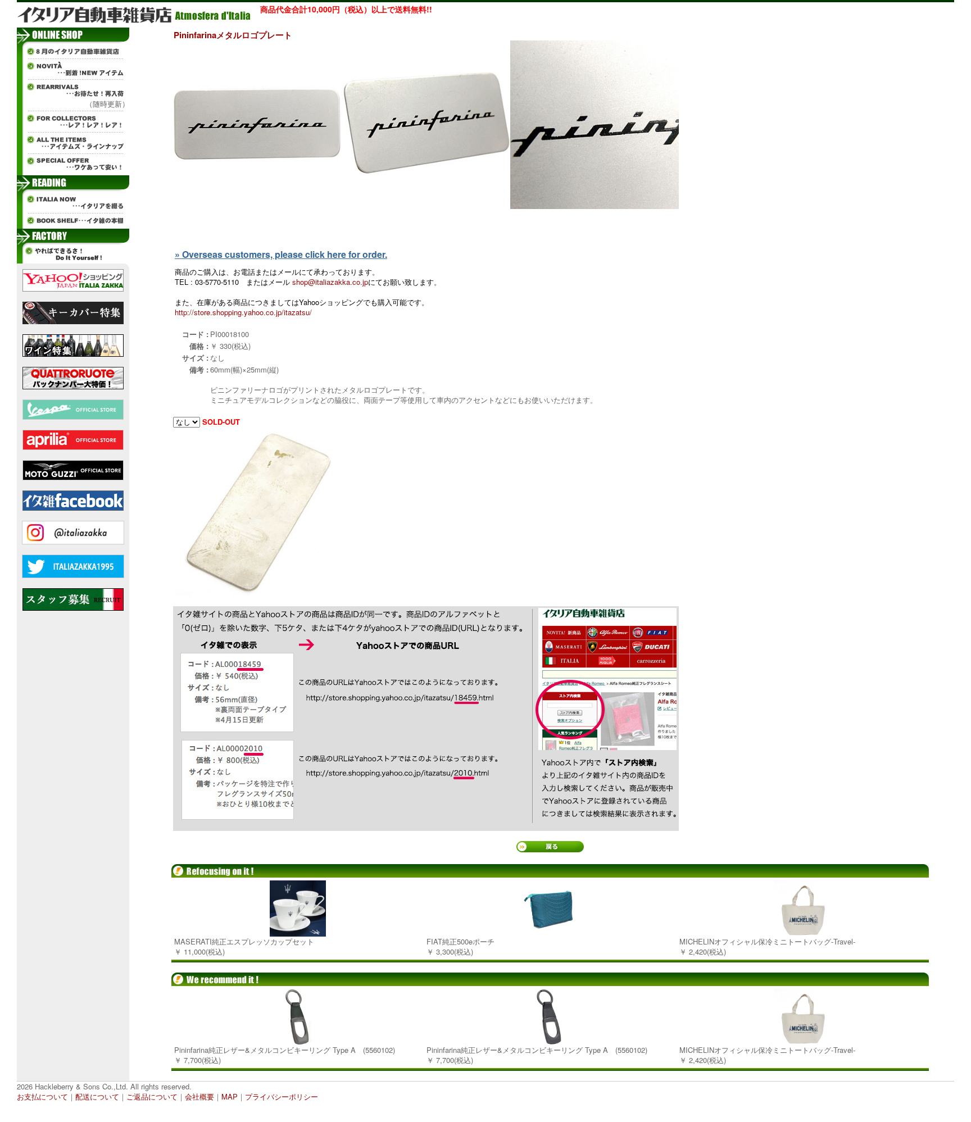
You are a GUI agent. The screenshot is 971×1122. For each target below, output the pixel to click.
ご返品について (152, 1096)
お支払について (42, 1096)
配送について (97, 1096)
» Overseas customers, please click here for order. (281, 254)
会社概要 (199, 1096)
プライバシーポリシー (281, 1096)
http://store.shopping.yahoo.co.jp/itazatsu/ (243, 312)
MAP (229, 1096)
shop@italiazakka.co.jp (330, 281)
